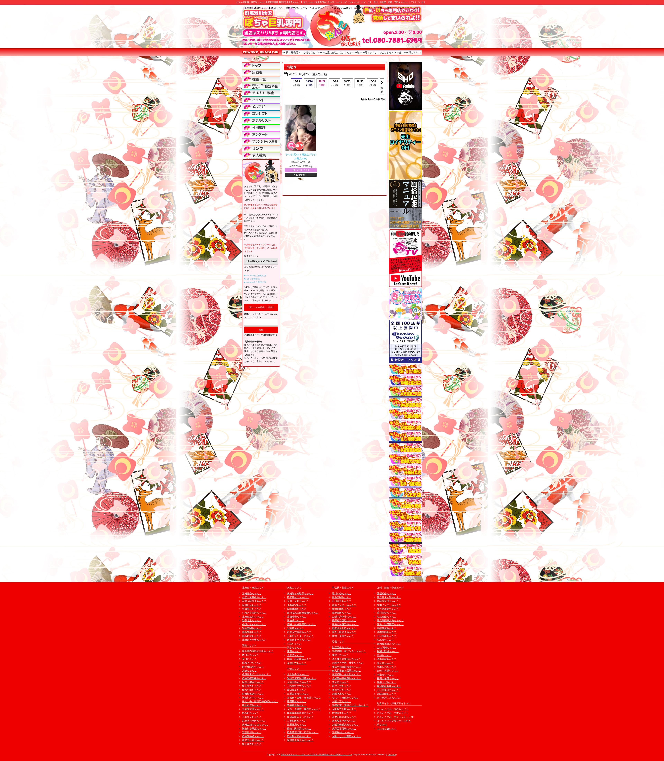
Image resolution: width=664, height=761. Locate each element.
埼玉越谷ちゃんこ (251, 743)
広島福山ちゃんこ (386, 616)
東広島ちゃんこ (385, 663)
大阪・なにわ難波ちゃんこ (346, 736)
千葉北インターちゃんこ (300, 636)
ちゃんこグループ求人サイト (392, 713)
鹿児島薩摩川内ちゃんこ (390, 620)
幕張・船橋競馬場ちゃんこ (301, 624)
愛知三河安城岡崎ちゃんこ (301, 678)
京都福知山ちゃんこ (343, 732)
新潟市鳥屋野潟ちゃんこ (345, 624)
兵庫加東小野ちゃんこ (344, 720)
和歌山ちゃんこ (340, 655)
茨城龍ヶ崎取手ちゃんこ (300, 593)
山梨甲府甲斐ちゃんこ (344, 616)
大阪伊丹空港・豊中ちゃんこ (347, 662)
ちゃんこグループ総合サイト (392, 709)
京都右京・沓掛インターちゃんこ (350, 705)
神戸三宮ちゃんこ (341, 685)
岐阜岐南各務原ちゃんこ (300, 713)
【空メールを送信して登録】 (261, 307)
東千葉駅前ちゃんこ (253, 666)
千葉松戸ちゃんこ (251, 732)
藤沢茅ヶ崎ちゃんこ (253, 740)
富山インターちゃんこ (344, 605)
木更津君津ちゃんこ (253, 709)
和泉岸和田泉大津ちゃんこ (346, 666)
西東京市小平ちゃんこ (299, 639)
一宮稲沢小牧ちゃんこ (299, 685)
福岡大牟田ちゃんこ (388, 678)
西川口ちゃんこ (250, 655)
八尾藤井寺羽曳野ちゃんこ (346, 678)
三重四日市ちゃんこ (298, 693)
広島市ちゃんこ (385, 639)
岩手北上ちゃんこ (251, 620)
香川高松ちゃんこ (386, 612)
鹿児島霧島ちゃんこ (388, 608)
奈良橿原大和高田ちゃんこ (346, 659)
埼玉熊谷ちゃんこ (251, 685)
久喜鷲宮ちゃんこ (296, 605)
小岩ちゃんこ (294, 643)
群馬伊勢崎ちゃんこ (253, 736)
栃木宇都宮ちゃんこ (253, 682)
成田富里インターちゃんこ (256, 674)
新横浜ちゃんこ (295, 620)
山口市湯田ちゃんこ (388, 690)
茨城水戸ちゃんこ (251, 662)
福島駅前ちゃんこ (251, 636)
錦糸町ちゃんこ (250, 713)
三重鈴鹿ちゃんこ (296, 724)
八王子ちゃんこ (295, 655)
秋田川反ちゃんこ (251, 605)
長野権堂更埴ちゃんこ (344, 620)
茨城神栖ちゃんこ (296, 608)
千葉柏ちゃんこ (295, 628)
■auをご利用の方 (252, 278)
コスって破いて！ (386, 728)
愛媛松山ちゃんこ (386, 593)
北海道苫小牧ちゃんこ (254, 639)
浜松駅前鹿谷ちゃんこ (299, 736)
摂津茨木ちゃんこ (341, 713)
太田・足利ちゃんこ (298, 601)
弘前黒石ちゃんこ (251, 608)
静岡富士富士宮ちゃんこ (300, 740)
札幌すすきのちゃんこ (254, 624)
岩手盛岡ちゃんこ (251, 628)
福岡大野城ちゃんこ (388, 651)
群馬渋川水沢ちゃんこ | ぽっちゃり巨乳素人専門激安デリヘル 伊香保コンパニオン (316, 754)
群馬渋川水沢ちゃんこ (254, 720)
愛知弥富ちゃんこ (296, 689)
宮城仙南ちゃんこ (251, 593)
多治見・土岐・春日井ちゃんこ (304, 697)
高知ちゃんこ (384, 655)
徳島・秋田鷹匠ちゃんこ (390, 624)
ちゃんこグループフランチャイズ (395, 717)
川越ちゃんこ (249, 670)
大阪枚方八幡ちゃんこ (344, 709)
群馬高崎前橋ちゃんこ (254, 678)
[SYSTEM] (261, 86)
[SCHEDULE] (261, 72)
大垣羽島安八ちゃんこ (299, 682)
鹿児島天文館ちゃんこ (389, 597)
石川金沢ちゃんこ (341, 601)
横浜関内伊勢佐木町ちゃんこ (258, 651)
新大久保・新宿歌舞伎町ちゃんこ (260, 701)
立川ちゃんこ (249, 659)
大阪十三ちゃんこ (341, 701)
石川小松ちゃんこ (341, 593)
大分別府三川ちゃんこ (389, 697)
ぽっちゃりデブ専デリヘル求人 (394, 720)
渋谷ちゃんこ (294, 647)
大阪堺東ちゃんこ (341, 693)
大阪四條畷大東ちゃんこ (345, 724)
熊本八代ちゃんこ (386, 666)
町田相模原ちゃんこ (253, 693)
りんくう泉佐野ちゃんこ (345, 697)
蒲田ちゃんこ (294, 651)
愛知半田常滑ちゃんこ (299, 728)
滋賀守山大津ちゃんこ (344, 717)
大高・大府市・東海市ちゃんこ (304, 709)
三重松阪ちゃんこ (296, 720)
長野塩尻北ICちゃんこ (344, 628)
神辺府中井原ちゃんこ (389, 686)
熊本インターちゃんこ (389, 605)
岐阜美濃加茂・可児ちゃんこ (303, 732)
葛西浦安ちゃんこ (296, 616)
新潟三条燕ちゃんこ (343, 636)
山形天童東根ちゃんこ (254, 597)
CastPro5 (392, 754)
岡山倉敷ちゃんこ (386, 659)
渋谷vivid (382, 724)
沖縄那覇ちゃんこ (386, 632)
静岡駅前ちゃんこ (296, 701)
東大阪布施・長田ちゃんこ (346, 670)
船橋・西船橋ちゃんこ (299, 659)
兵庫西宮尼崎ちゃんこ (344, 728)
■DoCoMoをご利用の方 (255, 275)
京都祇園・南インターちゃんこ (349, 651)
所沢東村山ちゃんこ (298, 597)
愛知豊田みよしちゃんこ (300, 717)
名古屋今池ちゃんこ (298, 674)
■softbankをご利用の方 (255, 282)
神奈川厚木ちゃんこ (253, 697)
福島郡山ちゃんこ (251, 632)
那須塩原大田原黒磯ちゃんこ (303, 612)
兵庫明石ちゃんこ (341, 689)
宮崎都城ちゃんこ (386, 628)
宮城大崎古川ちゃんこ (254, 601)
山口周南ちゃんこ (386, 636)
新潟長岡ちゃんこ (341, 608)
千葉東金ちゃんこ (251, 717)
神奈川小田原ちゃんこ (254, 728)
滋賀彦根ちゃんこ (341, 647)
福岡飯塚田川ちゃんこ (389, 643)
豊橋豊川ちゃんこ (296, 705)
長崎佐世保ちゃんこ (388, 601)
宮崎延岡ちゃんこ (386, 694)
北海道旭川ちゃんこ (253, 616)
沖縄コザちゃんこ (386, 682)
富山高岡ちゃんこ (341, 597)
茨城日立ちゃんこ (296, 663)
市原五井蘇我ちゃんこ (299, 632)
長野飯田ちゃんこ (341, 612)
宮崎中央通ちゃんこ (388, 670)
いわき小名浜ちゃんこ (254, 612)
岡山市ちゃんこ (385, 674)
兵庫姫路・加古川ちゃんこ (346, 674)
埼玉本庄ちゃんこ (251, 705)
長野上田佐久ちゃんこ (344, 632)
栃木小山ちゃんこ (251, 689)
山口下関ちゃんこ (386, 647)
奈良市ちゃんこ (340, 682)
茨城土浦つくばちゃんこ (255, 724)
